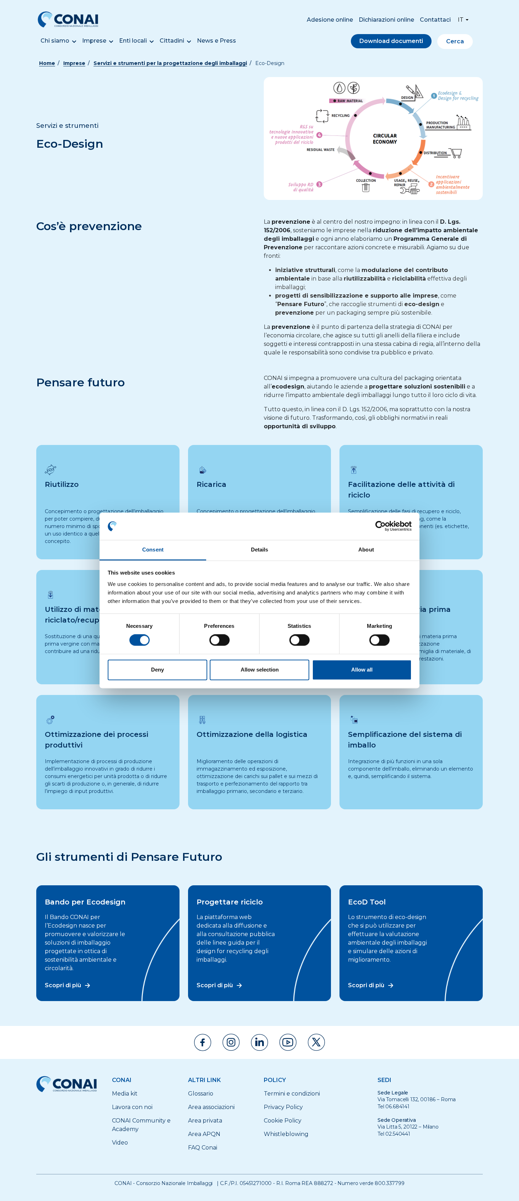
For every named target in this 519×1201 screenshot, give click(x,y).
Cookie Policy (282, 1120)
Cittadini (172, 40)
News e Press (216, 40)
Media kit (125, 1093)
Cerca (455, 41)
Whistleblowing (286, 1134)
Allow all (362, 670)
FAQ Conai (202, 1147)
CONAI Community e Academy (141, 1124)
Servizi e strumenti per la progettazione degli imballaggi (170, 63)
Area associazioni (211, 1107)
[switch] (219, 640)
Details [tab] (259, 550)
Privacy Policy (283, 1107)
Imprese (94, 40)
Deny (157, 670)
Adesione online (330, 19)
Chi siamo (55, 40)
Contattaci (435, 19)
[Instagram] (231, 1042)
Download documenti (391, 41)
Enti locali (133, 40)
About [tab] (366, 550)
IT (461, 19)
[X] (316, 1042)
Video (120, 1142)
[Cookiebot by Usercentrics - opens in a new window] (380, 526)
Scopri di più (63, 985)
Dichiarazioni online (386, 19)
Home (47, 63)
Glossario (200, 1093)
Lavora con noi (132, 1107)
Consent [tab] (153, 550)
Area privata (205, 1120)
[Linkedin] (259, 1042)
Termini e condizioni (292, 1093)
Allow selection (260, 670)
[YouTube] (287, 1042)
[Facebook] (202, 1042)
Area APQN (204, 1134)
